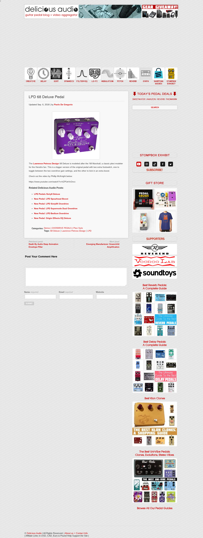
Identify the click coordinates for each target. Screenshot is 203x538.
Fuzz (56, 75)
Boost (69, 73)
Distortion (56, 71)
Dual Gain (56, 81)
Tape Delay (43, 76)
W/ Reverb (43, 79)
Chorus (107, 70)
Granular (145, 75)
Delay (43, 73)
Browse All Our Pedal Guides (154, 508)
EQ (81, 73)
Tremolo (107, 79)
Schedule (171, 76)
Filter (81, 76)
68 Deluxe (55, 231)
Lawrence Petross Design (46, 163)
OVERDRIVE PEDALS (62, 228)
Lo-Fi (94, 75)
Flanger (107, 73)
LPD (89, 231)
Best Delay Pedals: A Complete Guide (155, 343)
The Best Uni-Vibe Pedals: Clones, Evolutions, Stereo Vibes (154, 453)
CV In (145, 71)
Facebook (171, 79)
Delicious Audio (34, 533)
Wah (81, 79)
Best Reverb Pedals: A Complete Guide (155, 287)
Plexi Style (78, 228)
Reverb (132, 75)
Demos (47, 228)
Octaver (120, 79)
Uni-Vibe (107, 82)
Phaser (107, 76)
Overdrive (56, 78)
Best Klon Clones (155, 398)
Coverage (171, 73)
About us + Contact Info (76, 533)
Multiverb (132, 71)
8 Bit (94, 78)
